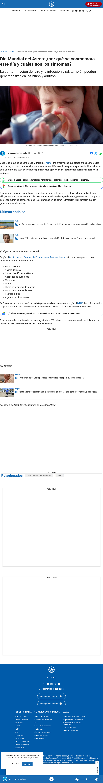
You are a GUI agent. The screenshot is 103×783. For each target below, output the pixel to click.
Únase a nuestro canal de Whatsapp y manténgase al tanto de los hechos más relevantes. (48, 180)
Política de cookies (69, 727)
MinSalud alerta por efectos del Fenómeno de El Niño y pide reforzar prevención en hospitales (60, 224)
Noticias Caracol (21, 716)
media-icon (51, 779)
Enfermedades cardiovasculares (39, 475)
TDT (36, 723)
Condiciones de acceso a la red (74, 716)
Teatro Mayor (19, 738)
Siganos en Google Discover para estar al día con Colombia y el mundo (39, 186)
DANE (80, 303)
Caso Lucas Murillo (29, 11)
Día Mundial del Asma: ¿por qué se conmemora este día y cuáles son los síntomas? (45, 52)
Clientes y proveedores (42, 732)
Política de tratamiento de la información (72, 723)
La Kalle (17, 726)
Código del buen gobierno (43, 726)
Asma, (49, 163)
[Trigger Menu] (3, 4)
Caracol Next (19, 748)
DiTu (16, 732)
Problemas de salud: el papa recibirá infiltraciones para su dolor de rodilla (51, 378)
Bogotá (17, 389)
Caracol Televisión (21, 720)
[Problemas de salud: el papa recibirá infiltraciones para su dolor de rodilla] (7, 378)
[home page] (51, 4)
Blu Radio (3, 52)
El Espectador (19, 735)
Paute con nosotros (41, 735)
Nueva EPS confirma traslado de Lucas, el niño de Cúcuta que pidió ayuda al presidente (57, 238)
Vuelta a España (63, 11)
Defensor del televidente (43, 720)
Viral (59, 475)
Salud (12, 52)
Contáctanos (38, 729)
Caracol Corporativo (22, 745)
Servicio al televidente (42, 716)
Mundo (17, 375)
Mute (77, 779)
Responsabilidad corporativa (73, 720)
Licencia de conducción (47, 11)
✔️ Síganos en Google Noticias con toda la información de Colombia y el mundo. (44, 313)
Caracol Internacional (22, 741)
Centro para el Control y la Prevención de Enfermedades (37, 257)
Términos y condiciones (71, 731)
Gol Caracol (19, 723)
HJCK (17, 729)
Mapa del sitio (39, 738)
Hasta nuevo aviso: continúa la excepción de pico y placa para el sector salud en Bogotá (58, 392)
